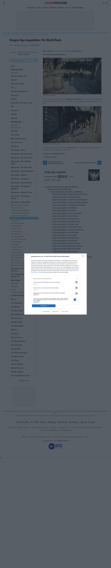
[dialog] (55, 284)
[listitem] (55, 278)
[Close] (83, 256)
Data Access (55, 311)
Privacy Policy (64, 311)
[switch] (76, 282)
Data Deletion (46, 311)
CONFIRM (44, 305)
